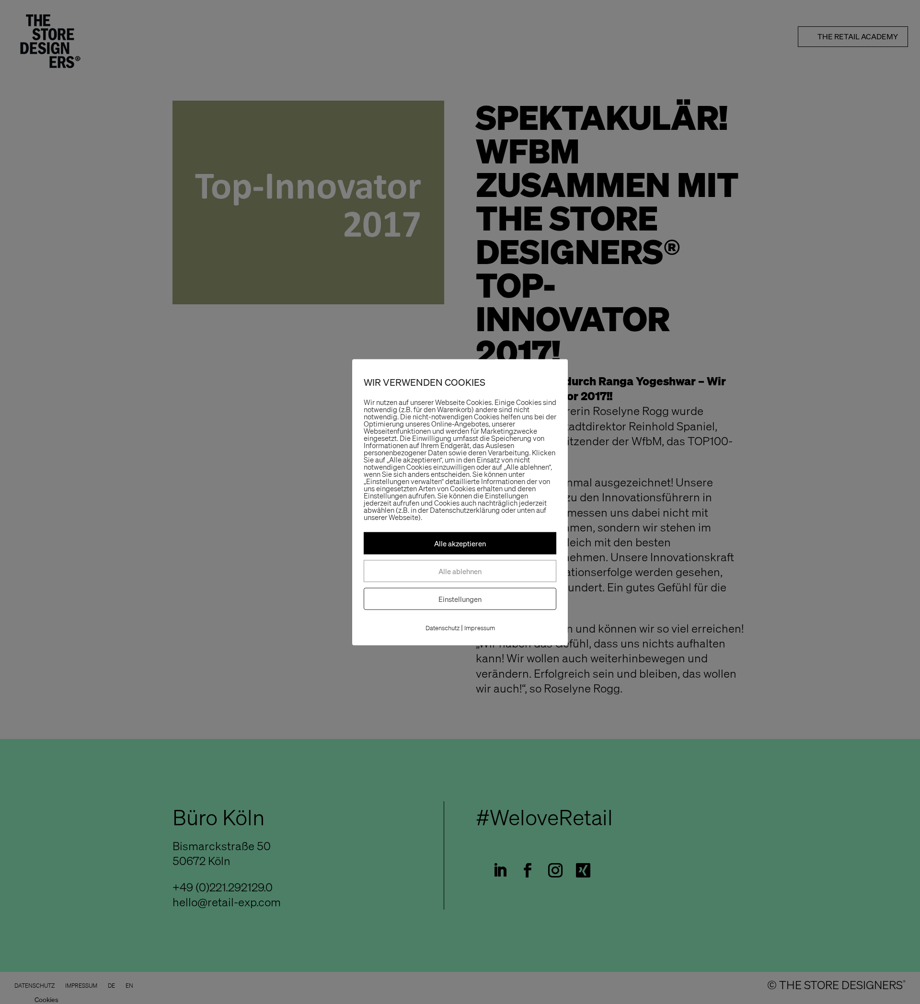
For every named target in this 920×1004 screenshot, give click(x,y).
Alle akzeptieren (460, 543)
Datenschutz (443, 627)
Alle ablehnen (460, 571)
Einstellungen (460, 598)
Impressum (479, 627)
